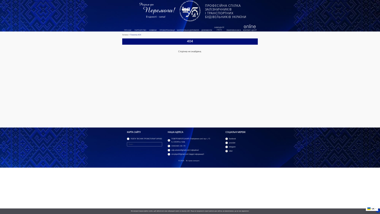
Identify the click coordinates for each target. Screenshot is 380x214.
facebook (232, 139)
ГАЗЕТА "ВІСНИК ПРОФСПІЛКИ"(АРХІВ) (146, 139)
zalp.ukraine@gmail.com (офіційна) (185, 150)
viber (231, 151)
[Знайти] (160, 144)
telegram (232, 147)
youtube (232, 143)
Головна (125, 35)
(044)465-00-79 (178, 146)
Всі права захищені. (193, 160)
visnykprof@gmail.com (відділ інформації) (187, 154)
